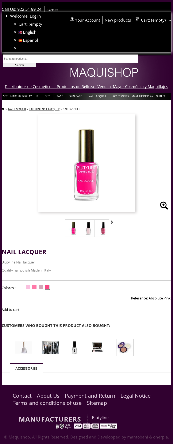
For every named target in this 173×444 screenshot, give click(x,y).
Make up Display (21, 96)
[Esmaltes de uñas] (25, 348)
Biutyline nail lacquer (44, 109)
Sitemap (97, 402)
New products (118, 20)
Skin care (75, 97)
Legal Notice (135, 395)
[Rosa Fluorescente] (47, 287)
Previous (60, 222)
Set (5, 96)
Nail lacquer (97, 97)
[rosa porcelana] (28, 287)
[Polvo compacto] (129, 348)
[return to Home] (3, 109)
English (29, 32)
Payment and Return (90, 395)
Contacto (52, 10)
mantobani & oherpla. (148, 437)
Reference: (139, 298)
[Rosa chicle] (34, 287)
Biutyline (100, 417)
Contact (22, 395)
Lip (36, 97)
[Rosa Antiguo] (41, 287)
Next (112, 222)
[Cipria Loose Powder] (100, 348)
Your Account (87, 20)
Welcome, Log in (25, 16)
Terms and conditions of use (47, 402)
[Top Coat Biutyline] (74, 348)
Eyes (47, 97)
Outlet (160, 96)
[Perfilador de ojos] (51, 348)
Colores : (9, 287)
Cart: (31, 24)
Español (30, 40)
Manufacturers (50, 419)
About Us (48, 395)
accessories (120, 96)
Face (59, 97)
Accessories (26, 368)
